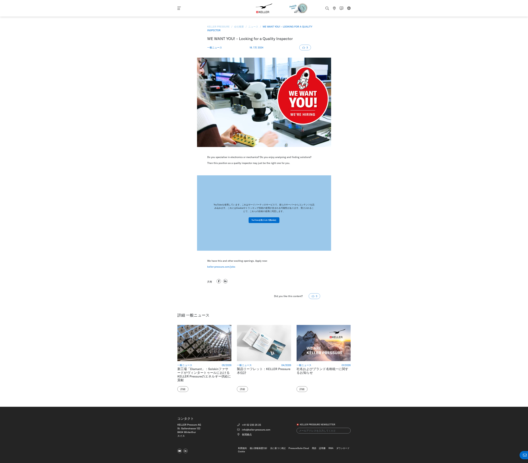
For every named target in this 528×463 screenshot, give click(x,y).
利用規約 (242, 448)
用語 (314, 448)
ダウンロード (343, 448)
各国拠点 (246, 434)
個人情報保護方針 (258, 448)
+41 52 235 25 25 (251, 424)
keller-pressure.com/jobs (221, 266)
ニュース (253, 26)
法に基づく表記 (278, 448)
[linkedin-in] (185, 451)
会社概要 (239, 26)
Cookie (241, 451)
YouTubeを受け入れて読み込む (264, 220)
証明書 (322, 448)
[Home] (264, 8)
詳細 (182, 389)
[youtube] (179, 451)
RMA (330, 448)
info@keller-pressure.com (255, 429)
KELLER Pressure (218, 26)
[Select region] (349, 8)
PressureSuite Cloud (298, 448)
